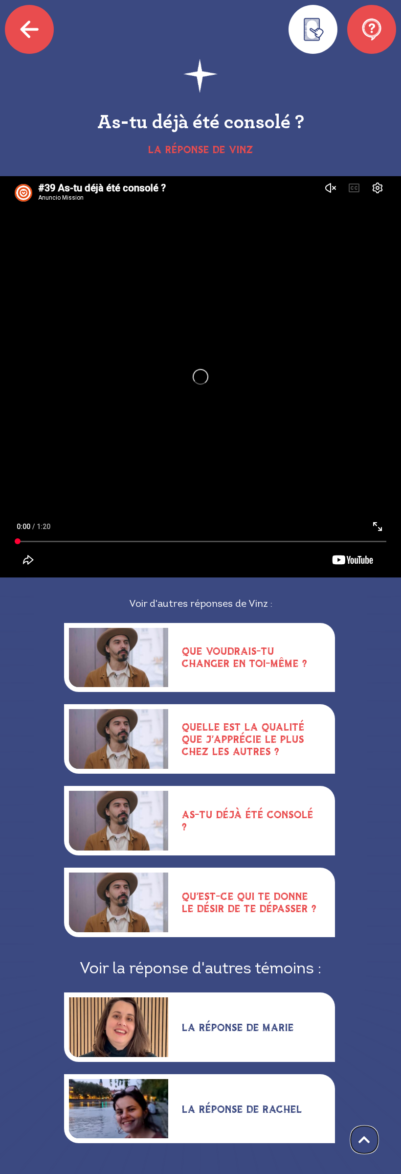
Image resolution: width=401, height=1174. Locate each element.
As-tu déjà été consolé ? (247, 820)
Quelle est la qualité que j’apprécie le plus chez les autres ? (243, 739)
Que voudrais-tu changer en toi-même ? (244, 657)
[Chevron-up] (364, 1140)
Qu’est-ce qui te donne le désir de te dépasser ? (249, 902)
